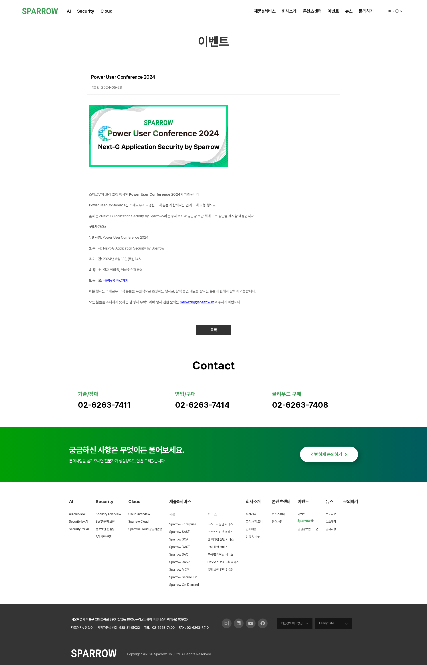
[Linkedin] (239, 623)
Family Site (326, 623)
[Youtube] (251, 623)
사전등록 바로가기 (115, 280)
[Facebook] (263, 623)
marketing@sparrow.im (197, 302)
